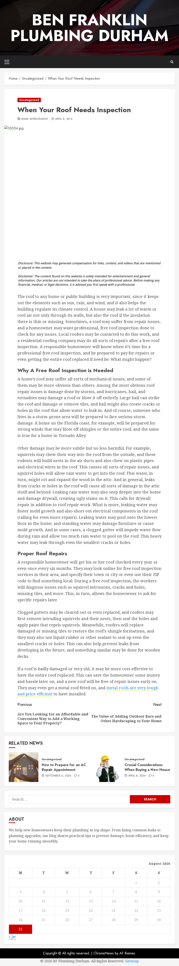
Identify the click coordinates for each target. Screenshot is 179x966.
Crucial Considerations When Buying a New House (147, 767)
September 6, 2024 (58, 776)
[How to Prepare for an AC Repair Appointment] (23, 767)
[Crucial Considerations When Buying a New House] (106, 767)
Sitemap (132, 961)
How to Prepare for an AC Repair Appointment (64, 767)
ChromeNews (103, 953)
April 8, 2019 (64, 119)
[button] (6, 62)
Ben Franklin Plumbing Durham (89, 28)
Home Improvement (34, 119)
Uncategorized (29, 100)
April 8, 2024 (137, 776)
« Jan (12, 936)
